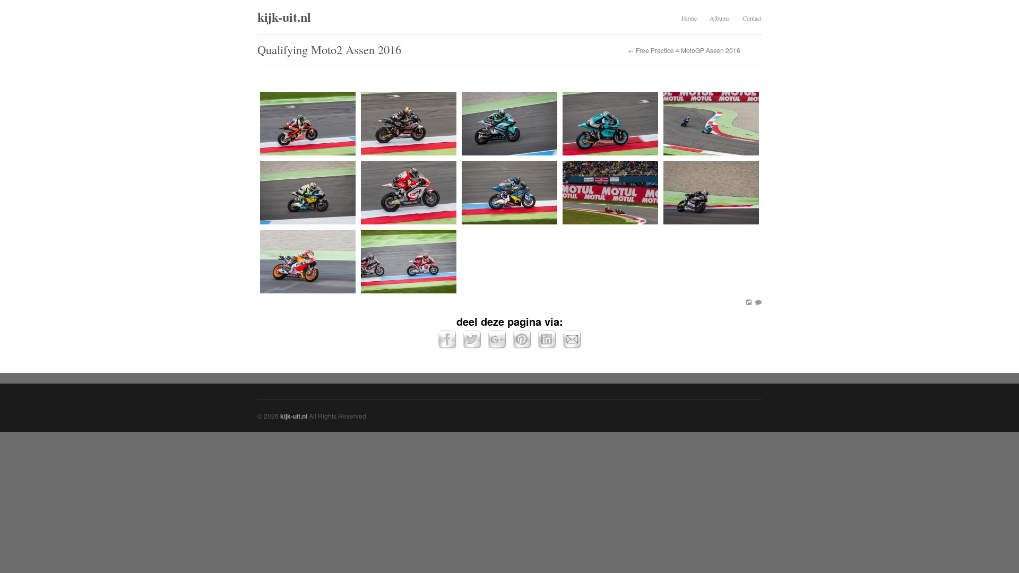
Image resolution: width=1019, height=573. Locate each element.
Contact (752, 18)
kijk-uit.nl (284, 16)
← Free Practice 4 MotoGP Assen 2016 (684, 50)
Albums (720, 18)
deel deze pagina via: (509, 321)
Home (689, 18)
